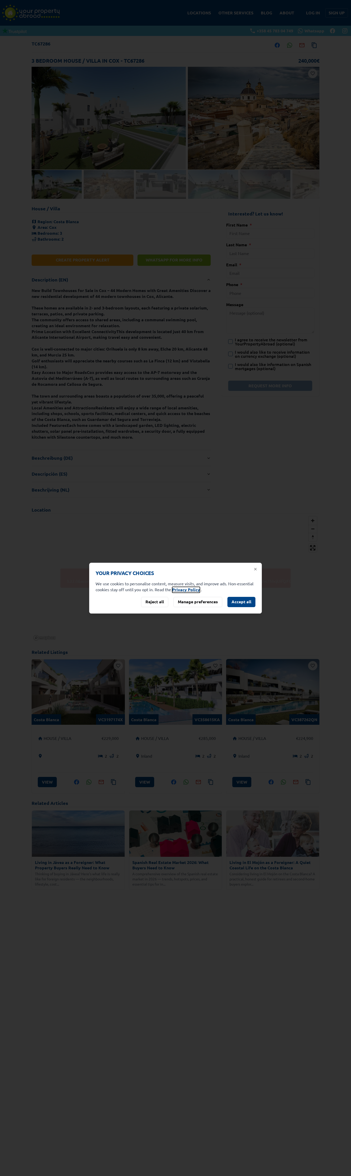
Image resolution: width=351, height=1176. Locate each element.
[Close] (255, 569)
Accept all (241, 601)
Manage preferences (198, 601)
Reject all (154, 601)
